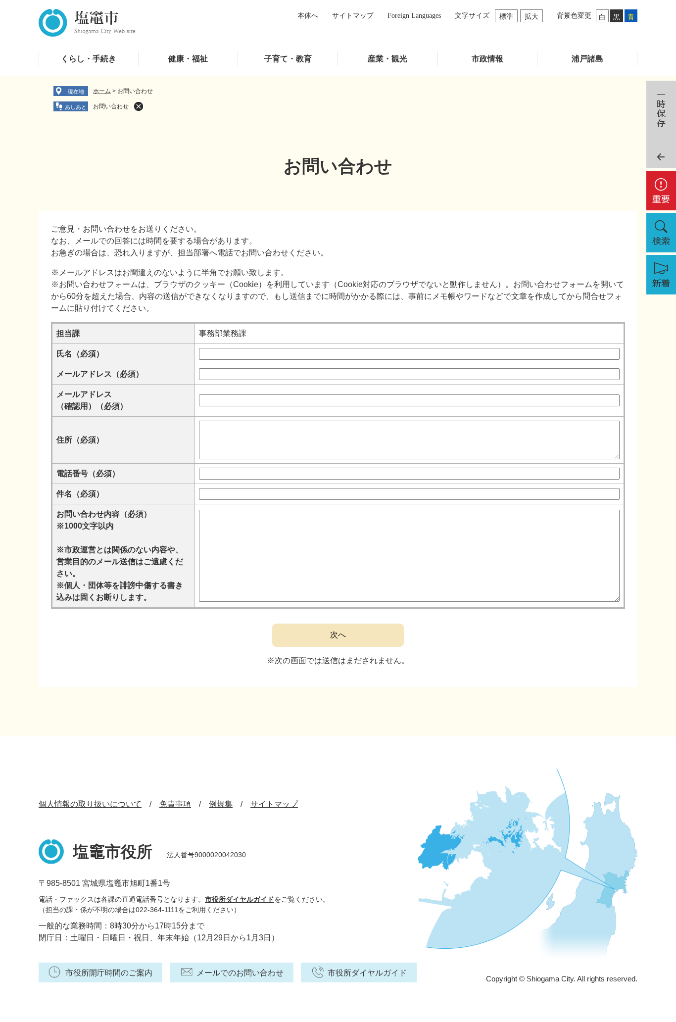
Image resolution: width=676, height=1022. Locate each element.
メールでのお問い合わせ (240, 973)
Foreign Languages (414, 15)
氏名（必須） (80, 353)
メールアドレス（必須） (100, 374)
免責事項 (175, 804)
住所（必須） (80, 440)
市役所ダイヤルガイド (239, 899)
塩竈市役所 (112, 852)
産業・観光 (387, 58)
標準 (506, 16)
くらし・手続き (88, 58)
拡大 (531, 16)
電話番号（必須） (88, 473)
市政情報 (487, 58)
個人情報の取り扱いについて (90, 804)
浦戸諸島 (587, 58)
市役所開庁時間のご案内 (108, 973)
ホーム (102, 91)
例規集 (221, 804)
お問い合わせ (111, 106)
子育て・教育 (288, 58)
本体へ (307, 15)
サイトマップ (353, 15)
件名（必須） (80, 493)
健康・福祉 (188, 58)
